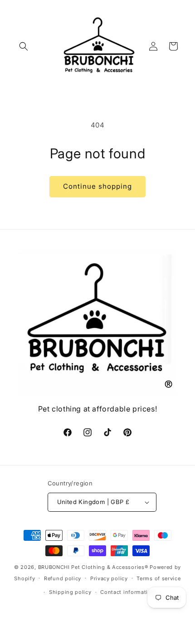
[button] (24, 46)
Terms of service (158, 578)
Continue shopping (97, 186)
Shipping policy (70, 592)
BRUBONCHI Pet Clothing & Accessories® (93, 567)
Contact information (127, 592)
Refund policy (62, 578)
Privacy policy (109, 578)
